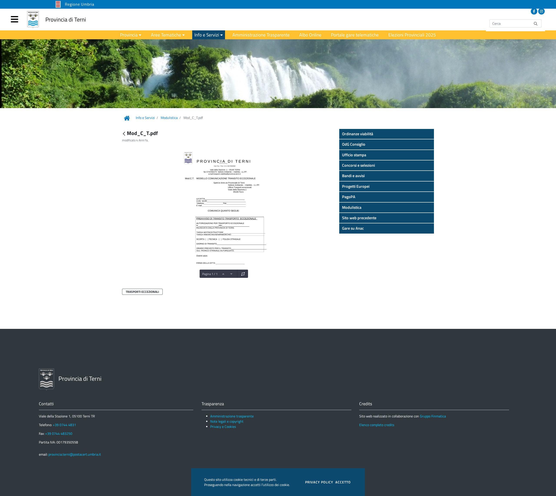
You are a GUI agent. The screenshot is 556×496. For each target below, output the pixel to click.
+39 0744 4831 (64, 424)
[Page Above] (223, 274)
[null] (124, 134)
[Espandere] (243, 274)
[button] (386, 134)
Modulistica (169, 117)
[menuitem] (131, 34)
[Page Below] (231, 274)
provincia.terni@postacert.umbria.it (74, 454)
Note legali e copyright (226, 421)
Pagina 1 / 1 (210, 274)
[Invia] (535, 23)
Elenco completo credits (376, 424)
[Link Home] (127, 118)
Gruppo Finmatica (433, 416)
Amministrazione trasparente (232, 416)
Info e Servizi (145, 117)
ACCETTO (343, 482)
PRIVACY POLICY (319, 482)
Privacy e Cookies (223, 426)
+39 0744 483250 (58, 433)
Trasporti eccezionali (142, 291)
